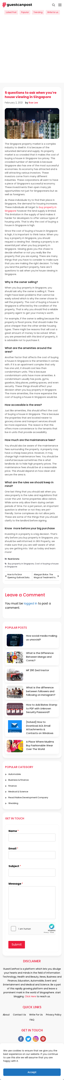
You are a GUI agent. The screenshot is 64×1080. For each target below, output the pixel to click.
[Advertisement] (32, 51)
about (6, 1014)
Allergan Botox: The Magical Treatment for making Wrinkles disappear (45, 576)
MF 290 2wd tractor (37, 670)
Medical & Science (18, 791)
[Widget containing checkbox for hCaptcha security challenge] (32, 928)
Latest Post (11, 12)
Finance (12, 785)
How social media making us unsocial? (41, 637)
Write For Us (36, 1014)
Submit (17, 944)
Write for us (52, 12)
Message (16, 884)
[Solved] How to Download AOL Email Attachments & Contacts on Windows (39, 727)
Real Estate (13, 558)
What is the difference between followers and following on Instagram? (40, 691)
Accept (32, 1072)
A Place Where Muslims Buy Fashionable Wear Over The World (40, 745)
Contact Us (19, 1014)
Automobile (14, 774)
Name (14, 831)
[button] (52, 5)
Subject (15, 866)
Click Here (30, 996)
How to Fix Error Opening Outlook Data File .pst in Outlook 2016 (18, 576)
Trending (38, 12)
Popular (25, 12)
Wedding (13, 803)
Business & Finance (18, 779)
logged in (30, 603)
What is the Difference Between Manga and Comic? (40, 656)
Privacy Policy (53, 1014)
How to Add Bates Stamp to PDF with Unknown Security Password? (41, 708)
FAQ (32, 1019)
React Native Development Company (28, 797)
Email (13, 848)
